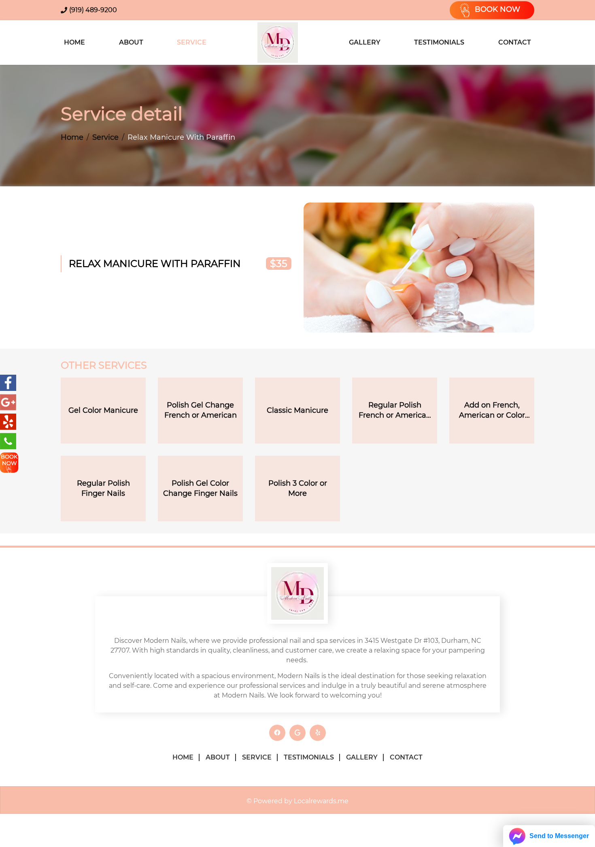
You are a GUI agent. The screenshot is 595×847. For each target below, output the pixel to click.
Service (191, 42)
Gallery (364, 42)
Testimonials (439, 42)
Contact (514, 42)
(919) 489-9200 (93, 10)
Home (74, 42)
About (131, 42)
